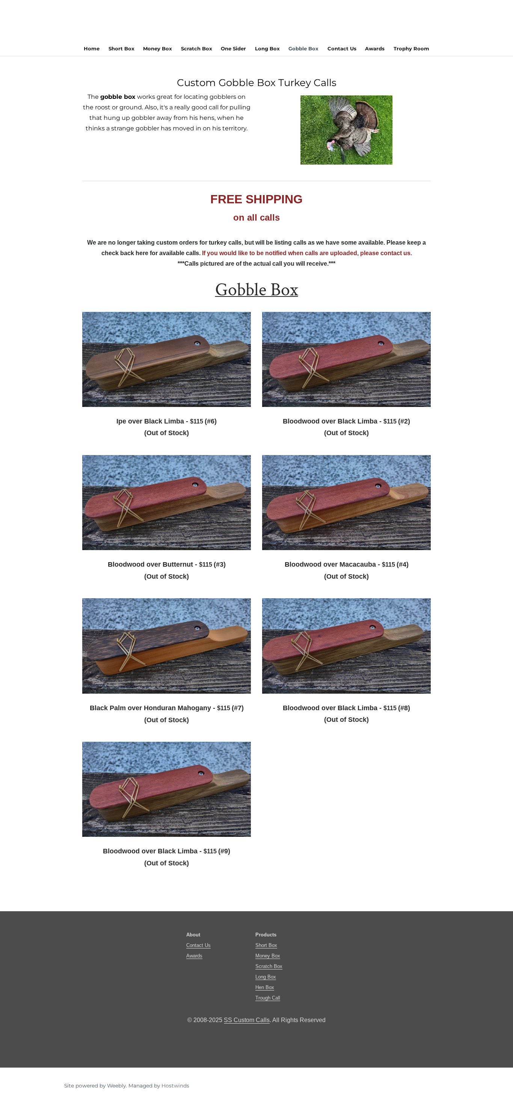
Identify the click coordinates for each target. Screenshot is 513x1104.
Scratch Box (196, 48)
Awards (375, 48)
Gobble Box (303, 48)
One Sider (233, 48)
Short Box (121, 48)
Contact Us (341, 48)
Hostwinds (175, 1086)
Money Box (157, 48)
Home (92, 48)
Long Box (267, 48)
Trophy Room (411, 48)
